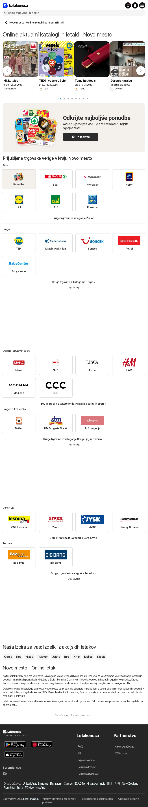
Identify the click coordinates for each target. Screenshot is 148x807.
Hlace (29, 656)
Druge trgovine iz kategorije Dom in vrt (72, 537)
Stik (79, 753)
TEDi (44, 692)
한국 (117, 783)
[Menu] (142, 5)
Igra (66, 656)
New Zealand (130, 783)
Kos (18, 656)
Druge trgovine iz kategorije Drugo (72, 282)
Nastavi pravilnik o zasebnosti (59, 798)
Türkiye (29, 787)
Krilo (77, 656)
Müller (58, 692)
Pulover (43, 656)
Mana (51, 692)
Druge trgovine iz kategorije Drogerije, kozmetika (72, 439)
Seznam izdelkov (87, 774)
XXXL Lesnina (70, 692)
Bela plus (85, 692)
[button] (135, 5)
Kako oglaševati (124, 746)
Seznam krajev (86, 767)
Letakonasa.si (30, 798)
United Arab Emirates (35, 783)
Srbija (19, 787)
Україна (40, 787)
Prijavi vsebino (86, 760)
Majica (88, 656)
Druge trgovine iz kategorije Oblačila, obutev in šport (72, 403)
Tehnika (61, 679)
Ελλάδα (79, 783)
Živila (52, 679)
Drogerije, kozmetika (118, 679)
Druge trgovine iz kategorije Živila (73, 218)
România (9, 787)
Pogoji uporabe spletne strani (97, 798)
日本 (110, 783)
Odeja (8, 656)
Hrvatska (92, 783)
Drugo (134, 679)
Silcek (101, 656)
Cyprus (68, 783)
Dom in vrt (72, 679)
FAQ (80, 746)
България (56, 783)
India (102, 783)
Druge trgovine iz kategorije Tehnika (72, 573)
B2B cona (120, 753)
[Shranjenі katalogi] (128, 5)
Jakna (56, 656)
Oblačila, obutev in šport (92, 679)
